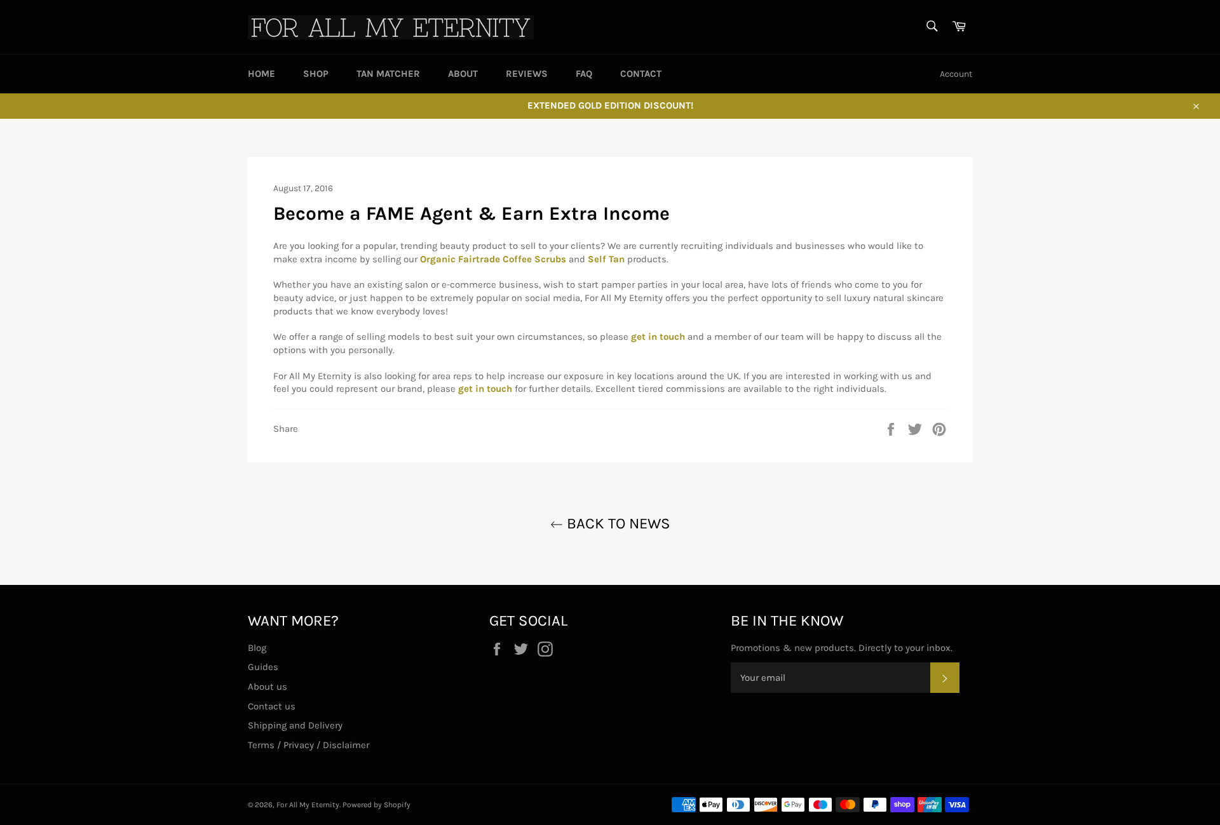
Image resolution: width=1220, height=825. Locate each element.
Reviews (527, 73)
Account (956, 74)
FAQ (584, 73)
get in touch (485, 388)
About (463, 73)
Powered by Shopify (376, 804)
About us (267, 686)
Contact (640, 73)
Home (261, 73)
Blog (257, 648)
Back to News (616, 523)
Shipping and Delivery (295, 725)
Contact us (271, 706)
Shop (316, 73)
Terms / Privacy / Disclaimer (308, 745)
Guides (263, 667)
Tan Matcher (388, 73)
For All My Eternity (307, 804)
